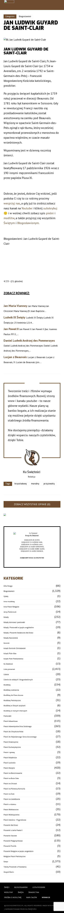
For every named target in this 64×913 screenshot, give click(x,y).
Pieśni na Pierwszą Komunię (14, 789)
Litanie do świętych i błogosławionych (18, 680)
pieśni (50, 213)
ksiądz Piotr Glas (10, 654)
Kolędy (6, 617)
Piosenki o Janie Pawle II (13, 830)
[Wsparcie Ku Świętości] (32, 533)
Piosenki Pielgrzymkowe (13, 841)
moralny (35, 483)
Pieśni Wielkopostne (11, 815)
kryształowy (21, 483)
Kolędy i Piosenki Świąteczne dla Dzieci (18, 633)
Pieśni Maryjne (9, 768)
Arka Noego (8, 586)
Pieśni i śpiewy (9, 752)
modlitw (9, 218)
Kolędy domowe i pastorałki (14, 622)
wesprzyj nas (12, 203)
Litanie (6, 674)
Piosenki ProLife (10, 846)
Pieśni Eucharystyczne (12, 747)
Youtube (26, 208)
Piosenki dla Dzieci (11, 825)
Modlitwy (7, 685)
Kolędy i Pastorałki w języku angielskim (19, 628)
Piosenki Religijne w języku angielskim (18, 851)
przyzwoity (49, 483)
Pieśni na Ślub (9, 794)
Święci (6, 862)
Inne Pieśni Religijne (11, 607)
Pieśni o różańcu (10, 804)
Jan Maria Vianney (15, 306)
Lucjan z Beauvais (15, 357)
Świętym (9, 223)
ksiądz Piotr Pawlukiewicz (13, 659)
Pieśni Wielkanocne (11, 810)
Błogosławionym (28, 223)
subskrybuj (50, 208)
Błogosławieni (25, 16)
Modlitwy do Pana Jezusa (13, 695)
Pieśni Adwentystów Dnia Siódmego (18, 726)
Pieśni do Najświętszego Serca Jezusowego (20, 737)
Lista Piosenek (38, 887)
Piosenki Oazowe (10, 836)
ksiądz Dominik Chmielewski (15, 648)
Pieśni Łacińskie (9, 763)
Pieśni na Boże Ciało (11, 778)
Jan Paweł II (11, 329)
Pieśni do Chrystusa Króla (13, 732)
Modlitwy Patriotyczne (12, 700)
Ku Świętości (8, 664)
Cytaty (6, 596)
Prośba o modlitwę (12, 897)
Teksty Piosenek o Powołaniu (15, 867)
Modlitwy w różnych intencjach (15, 711)
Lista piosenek (9, 669)
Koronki (7, 643)
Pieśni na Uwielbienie (12, 799)
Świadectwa (33, 892)
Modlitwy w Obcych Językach (14, 706)
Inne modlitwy (9, 602)
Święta (21, 892)
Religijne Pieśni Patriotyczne (14, 856)
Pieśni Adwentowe (11, 721)
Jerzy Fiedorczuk (10, 612)
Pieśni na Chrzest (10, 784)
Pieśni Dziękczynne (11, 742)
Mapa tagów (31, 897)
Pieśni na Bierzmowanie (13, 773)
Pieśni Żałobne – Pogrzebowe (15, 820)
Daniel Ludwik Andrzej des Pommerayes (29, 340)
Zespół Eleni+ (9, 872)
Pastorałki (7, 716)
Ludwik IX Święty (14, 317)
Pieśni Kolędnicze (10, 758)
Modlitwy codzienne (11, 690)
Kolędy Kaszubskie (11, 638)
